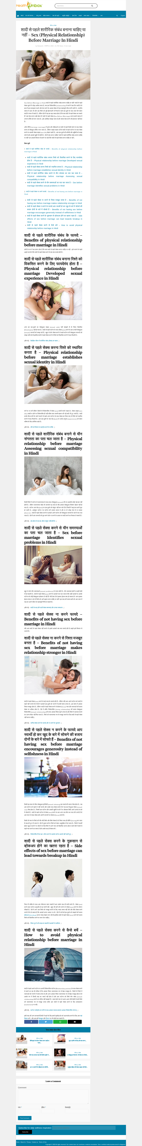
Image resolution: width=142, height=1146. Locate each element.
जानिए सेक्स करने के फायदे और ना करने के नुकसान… (46, 723)
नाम (20, 1107)
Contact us (35, 1142)
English (123, 15)
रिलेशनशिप (94, 15)
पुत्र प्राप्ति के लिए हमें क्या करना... (78, 1040)
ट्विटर (48, 1018)
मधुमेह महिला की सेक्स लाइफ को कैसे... (78, 1067)
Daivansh (40, 46)
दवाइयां (80, 15)
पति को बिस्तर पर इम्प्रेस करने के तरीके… (42, 427)
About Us (23, 1142)
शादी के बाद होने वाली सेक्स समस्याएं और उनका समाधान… (47, 607)
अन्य (101, 15)
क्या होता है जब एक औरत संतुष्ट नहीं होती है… (43, 521)
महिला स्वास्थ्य (46, 15)
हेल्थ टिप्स (74, 15)
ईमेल (43, 1107)
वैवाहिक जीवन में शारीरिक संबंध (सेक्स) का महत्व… (45, 341)
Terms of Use (42, 1142)
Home (18, 1142)
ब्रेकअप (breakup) (30, 915)
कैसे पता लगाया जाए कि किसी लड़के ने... (39, 1055)
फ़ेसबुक (41, 1018)
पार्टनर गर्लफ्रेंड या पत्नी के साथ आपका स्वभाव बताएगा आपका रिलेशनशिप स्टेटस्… (54, 1010)
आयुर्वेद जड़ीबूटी (65, 15)
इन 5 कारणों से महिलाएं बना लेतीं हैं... (39, 1067)
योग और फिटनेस (29, 15)
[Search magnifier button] (92, 5)
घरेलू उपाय (38, 15)
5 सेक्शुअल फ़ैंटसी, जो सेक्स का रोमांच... (77, 1055)
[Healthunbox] (29, 5)
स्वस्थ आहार (86, 15)
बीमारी (22, 15)
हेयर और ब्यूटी (56, 15)
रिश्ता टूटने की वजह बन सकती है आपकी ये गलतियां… (46, 923)
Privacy (29, 1142)
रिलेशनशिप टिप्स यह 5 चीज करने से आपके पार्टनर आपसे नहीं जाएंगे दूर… (51, 834)
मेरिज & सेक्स (53, 25)
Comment (22, 1088)
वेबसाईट (68, 1107)
